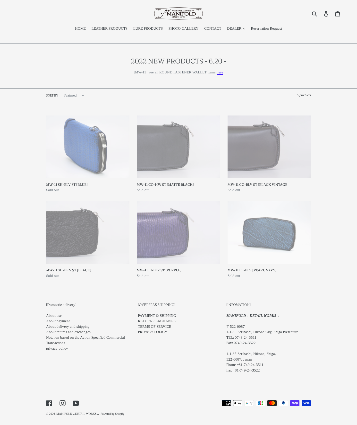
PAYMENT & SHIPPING (157, 316)
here (220, 72)
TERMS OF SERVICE (154, 326)
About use (54, 316)
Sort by (52, 95)
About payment (58, 321)
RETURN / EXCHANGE (157, 321)
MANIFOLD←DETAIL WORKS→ (78, 414)
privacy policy (57, 348)
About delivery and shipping (68, 326)
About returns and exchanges (68, 332)
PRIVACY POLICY (152, 332)
